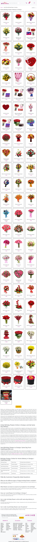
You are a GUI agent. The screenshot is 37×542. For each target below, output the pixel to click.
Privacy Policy (8, 526)
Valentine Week (15, 523)
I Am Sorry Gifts (20, 523)
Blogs (1, 528)
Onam (26, 527)
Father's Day (15, 526)
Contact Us (7, 527)
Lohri (26, 529)
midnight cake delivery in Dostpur (17, 453)
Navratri (32, 525)
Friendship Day (15, 527)
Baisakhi (32, 529)
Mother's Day (15, 525)
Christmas (26, 526)
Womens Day (20, 527)
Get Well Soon (15, 528)
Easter (32, 530)
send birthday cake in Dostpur (20, 440)
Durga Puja (32, 524)
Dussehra (32, 526)
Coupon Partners (8, 528)
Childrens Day (20, 529)
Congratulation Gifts (21, 525)
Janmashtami (33, 523)
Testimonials (8, 523)
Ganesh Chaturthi (33, 528)
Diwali (26, 524)
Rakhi (26, 523)
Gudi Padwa (27, 528)
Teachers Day (15, 529)
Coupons (2, 529)
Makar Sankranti (27, 530)
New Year (19, 528)
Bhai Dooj (26, 525)
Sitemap (7, 529)
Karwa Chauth (33, 527)
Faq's (1, 530)
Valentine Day (15, 524)
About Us (2, 523)
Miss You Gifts (20, 526)
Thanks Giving (20, 524)
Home (2, 7)
